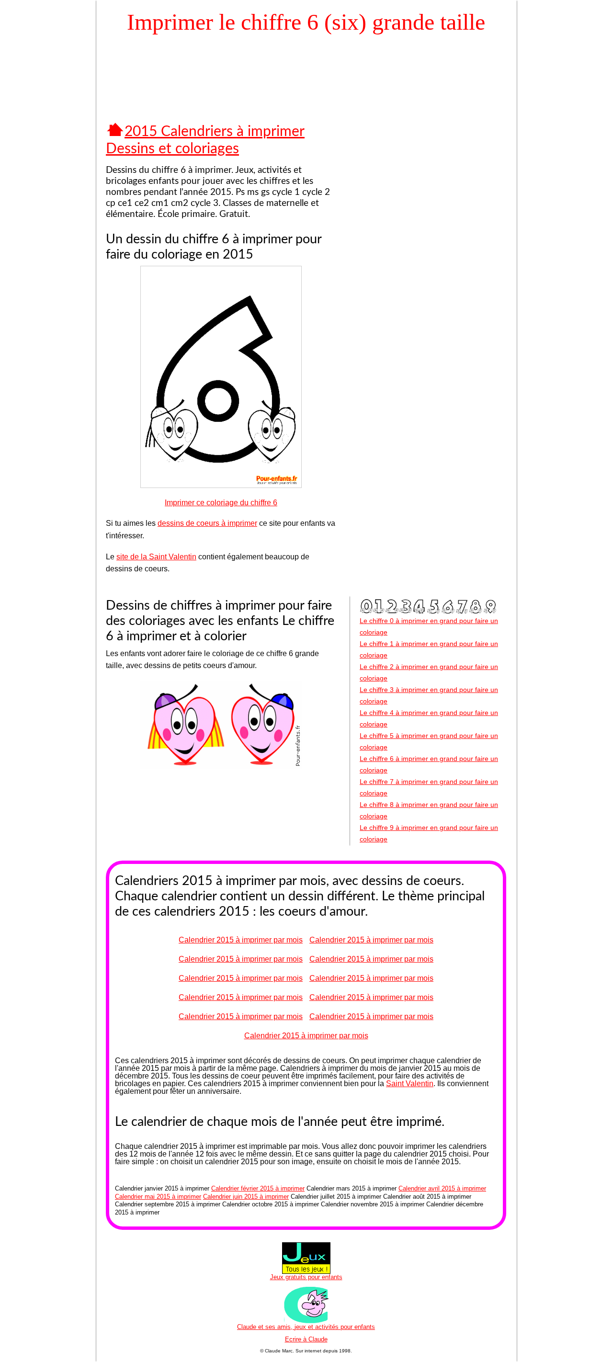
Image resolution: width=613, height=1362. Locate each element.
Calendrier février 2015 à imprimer (258, 1188)
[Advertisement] (306, 66)
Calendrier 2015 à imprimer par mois (241, 940)
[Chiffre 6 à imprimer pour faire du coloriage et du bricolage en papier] (221, 485)
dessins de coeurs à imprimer (207, 523)
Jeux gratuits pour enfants (306, 1277)
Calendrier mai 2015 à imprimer (158, 1196)
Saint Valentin (409, 1083)
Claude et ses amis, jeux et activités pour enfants (306, 1326)
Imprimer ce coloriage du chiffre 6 (221, 503)
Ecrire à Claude (306, 1339)
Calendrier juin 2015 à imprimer (246, 1196)
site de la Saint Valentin (156, 557)
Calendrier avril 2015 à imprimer (442, 1188)
